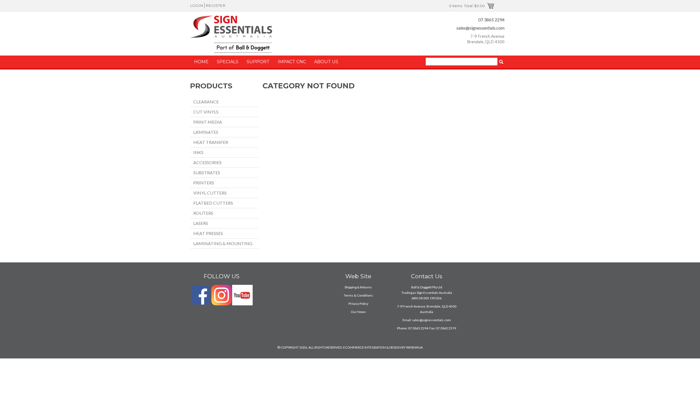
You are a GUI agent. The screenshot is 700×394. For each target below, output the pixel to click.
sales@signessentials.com (480, 27)
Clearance (206, 101)
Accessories (207, 162)
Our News (358, 312)
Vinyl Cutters (210, 192)
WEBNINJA (414, 347)
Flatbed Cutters (213, 202)
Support (258, 61)
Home (201, 61)
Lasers (200, 223)
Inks (198, 152)
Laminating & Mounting (222, 243)
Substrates (206, 172)
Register (215, 5)
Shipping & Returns (358, 287)
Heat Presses (208, 233)
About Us (326, 61)
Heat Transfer (210, 142)
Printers (203, 182)
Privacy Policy (358, 304)
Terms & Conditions (358, 295)
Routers (203, 213)
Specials (227, 61)
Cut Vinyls (205, 111)
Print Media (207, 121)
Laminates (205, 132)
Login (196, 5)
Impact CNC (292, 61)
